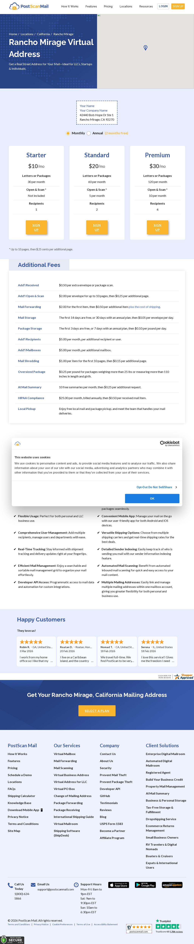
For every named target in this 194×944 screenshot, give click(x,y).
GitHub (105, 796)
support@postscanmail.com (56, 889)
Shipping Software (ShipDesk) (67, 833)
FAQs (12, 789)
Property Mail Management (165, 786)
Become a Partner (112, 831)
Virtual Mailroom (66, 823)
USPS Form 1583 (111, 823)
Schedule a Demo (20, 775)
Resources (146, 6)
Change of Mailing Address (73, 796)
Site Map (14, 831)
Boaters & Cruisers (159, 856)
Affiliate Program (112, 838)
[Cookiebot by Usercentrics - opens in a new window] (162, 443)
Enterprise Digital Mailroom (165, 754)
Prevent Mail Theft (113, 775)
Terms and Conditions (23, 823)
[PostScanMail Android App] (145, 885)
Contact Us (108, 754)
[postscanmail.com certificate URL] (176, 676)
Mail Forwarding (65, 761)
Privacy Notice (18, 816)
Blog (103, 816)
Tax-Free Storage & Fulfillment (159, 810)
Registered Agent (158, 772)
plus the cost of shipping (144, 306)
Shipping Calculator (21, 796)
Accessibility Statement (106, 924)
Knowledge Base (19, 803)
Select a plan (97, 710)
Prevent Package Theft (116, 782)
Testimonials (109, 803)
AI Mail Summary (157, 793)
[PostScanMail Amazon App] (172, 885)
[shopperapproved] (139, 929)
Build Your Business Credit (164, 779)
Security (106, 768)
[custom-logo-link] (29, 6)
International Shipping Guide (74, 816)
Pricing (108, 6)
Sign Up (178, 6)
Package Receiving (67, 810)
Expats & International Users (162, 865)
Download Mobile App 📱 (26, 810)
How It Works (69, 6)
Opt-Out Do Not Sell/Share (154, 487)
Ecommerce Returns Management (160, 828)
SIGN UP (36, 227)
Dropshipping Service (161, 819)
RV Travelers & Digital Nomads (161, 847)
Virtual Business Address (71, 775)
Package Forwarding (68, 803)
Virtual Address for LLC (70, 782)
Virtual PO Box (64, 789)
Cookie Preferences (62, 924)
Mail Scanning (63, 768)
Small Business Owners (162, 837)
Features (91, 6)
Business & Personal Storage (166, 800)
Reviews (106, 810)
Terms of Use (83, 924)
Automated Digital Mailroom (159, 763)
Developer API (110, 789)
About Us (106, 761)
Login (163, 6)
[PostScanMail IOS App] (118, 885)
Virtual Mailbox (65, 754)
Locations (126, 6)
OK (152, 498)
